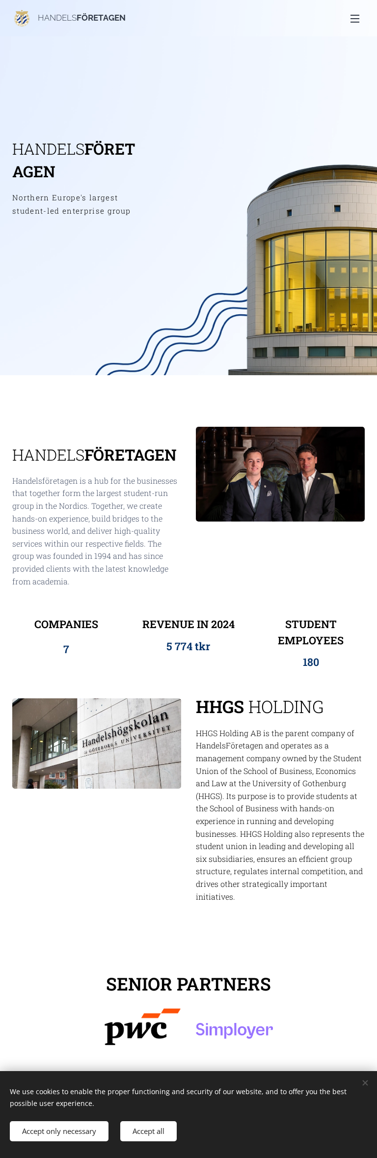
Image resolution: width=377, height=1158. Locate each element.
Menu (355, 18)
